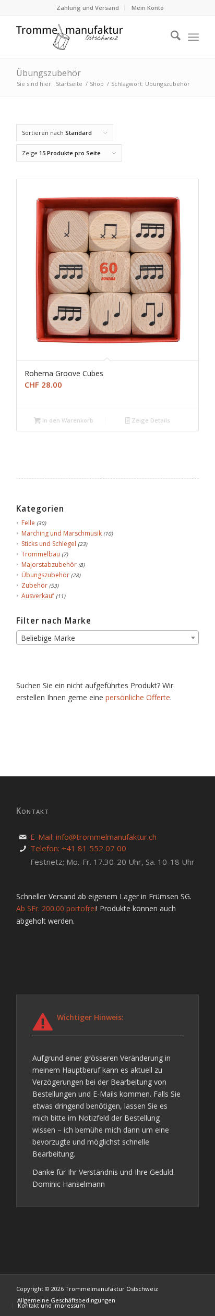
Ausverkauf (37, 595)
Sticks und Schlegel (48, 543)
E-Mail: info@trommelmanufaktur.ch (93, 836)
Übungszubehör (45, 574)
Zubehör (34, 585)
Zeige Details (150, 420)
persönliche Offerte (137, 697)
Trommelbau (40, 554)
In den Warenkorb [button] (67, 420)
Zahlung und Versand (87, 7)
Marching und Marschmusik (61, 533)
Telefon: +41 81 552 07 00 (78, 848)
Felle (28, 522)
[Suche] (170, 37)
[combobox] (107, 637)
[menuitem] (88, 7)
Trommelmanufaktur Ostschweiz (111, 1289)
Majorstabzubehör (49, 564)
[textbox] (107, 638)
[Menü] (193, 36)
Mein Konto (148, 7)
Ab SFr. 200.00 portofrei (56, 908)
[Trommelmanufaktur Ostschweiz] (71, 37)
